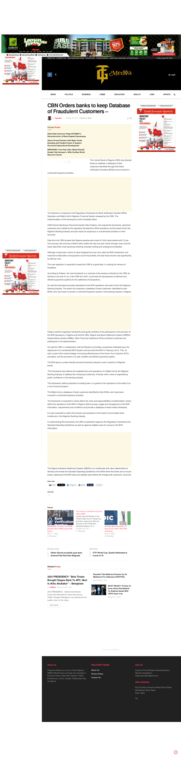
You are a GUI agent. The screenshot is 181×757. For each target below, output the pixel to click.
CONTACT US (61, 58)
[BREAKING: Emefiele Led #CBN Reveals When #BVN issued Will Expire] (60, 517)
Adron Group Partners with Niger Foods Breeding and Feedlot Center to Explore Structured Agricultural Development (64, 143)
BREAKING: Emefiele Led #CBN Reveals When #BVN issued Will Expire (59, 528)
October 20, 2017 (72, 118)
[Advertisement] (74, 17)
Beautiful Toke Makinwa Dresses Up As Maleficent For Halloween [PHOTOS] (110, 575)
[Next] (69, 161)
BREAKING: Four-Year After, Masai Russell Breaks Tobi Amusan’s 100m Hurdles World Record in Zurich (66, 152)
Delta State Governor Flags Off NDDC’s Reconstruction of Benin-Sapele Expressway (66, 135)
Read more (54, 605)
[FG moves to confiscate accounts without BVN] (90, 521)
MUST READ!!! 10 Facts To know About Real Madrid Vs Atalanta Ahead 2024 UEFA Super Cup (119, 589)
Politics (69, 94)
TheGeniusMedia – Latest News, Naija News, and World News (117, 58)
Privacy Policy (90, 58)
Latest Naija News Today (75, 58)
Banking (83, 118)
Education (119, 94)
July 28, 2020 (62, 587)
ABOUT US (51, 58)
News (53, 94)
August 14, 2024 (115, 597)
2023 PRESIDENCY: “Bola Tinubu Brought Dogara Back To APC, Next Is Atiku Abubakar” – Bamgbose (67, 580)
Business (86, 94)
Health (137, 94)
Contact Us (96, 677)
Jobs (152, 94)
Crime (102, 94)
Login (172, 74)
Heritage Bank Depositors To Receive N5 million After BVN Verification (116, 528)
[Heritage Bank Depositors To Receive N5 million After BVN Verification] (118, 517)
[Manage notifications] (176, 752)
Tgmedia (58, 118)
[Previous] (65, 161)
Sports (166, 94)
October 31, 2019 (100, 580)
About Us (95, 670)
